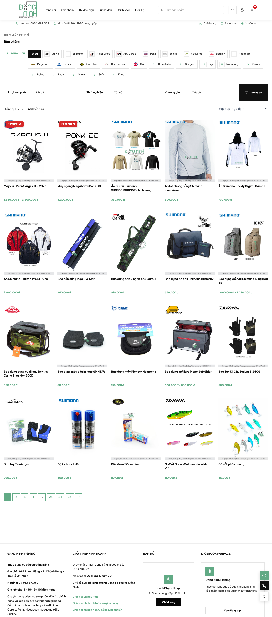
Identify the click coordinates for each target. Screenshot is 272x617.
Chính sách (123, 10)
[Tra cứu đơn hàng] (242, 10)
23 (51, 497)
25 (69, 497)
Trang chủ (50, 10)
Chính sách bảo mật (85, 596)
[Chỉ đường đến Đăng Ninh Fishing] (264, 596)
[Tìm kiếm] (233, 10)
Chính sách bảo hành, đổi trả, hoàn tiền (97, 609)
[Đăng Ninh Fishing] (28, 10)
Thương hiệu (86, 10)
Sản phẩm (67, 10)
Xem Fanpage (233, 610)
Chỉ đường (168, 602)
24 (60, 497)
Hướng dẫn (105, 10)
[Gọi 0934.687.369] (264, 585)
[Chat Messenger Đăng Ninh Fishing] (264, 575)
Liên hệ (139, 10)
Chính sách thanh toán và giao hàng (95, 603)
